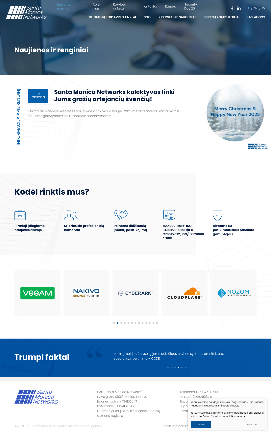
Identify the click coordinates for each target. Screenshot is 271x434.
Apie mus (96, 6)
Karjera (170, 6)
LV (263, 8)
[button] (114, 323)
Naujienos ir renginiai (65, 6)
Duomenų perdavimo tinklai (112, 17)
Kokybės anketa (119, 6)
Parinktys (252, 424)
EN (255, 8)
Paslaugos (256, 17)
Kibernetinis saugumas (177, 17)
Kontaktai (149, 6)
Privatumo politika (175, 426)
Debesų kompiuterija (221, 17)
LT (248, 8)
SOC (147, 17)
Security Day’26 (190, 6)
